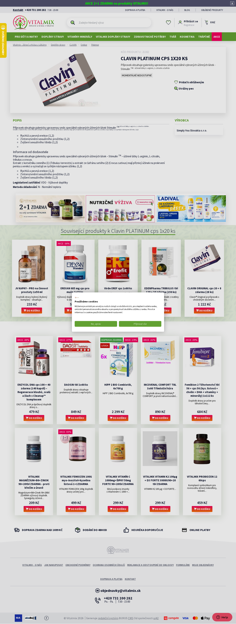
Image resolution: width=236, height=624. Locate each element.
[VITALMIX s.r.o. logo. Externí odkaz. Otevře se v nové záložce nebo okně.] (77, 297)
